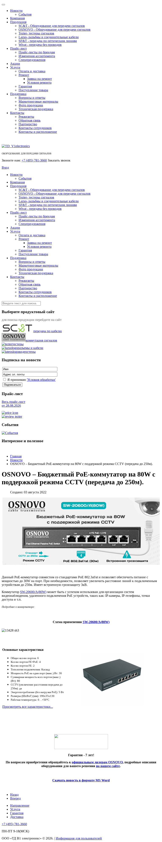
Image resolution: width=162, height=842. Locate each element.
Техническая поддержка (36, 109)
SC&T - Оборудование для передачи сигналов (52, 26)
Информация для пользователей (79, 838)
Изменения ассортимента (37, 56)
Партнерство (28, 124)
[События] (10, 433)
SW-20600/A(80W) (96, 622)
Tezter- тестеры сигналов (36, 33)
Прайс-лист (18, 48)
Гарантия (25, 86)
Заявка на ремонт (39, 79)
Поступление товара (33, 90)
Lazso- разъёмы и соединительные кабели (49, 37)
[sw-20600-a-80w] (112, 704)
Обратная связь (29, 120)
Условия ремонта (39, 82)
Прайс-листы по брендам (37, 52)
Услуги (15, 67)
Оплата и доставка (32, 71)
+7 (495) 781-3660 (34, 160)
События (25, 14)
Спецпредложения (32, 60)
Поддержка (18, 94)
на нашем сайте (108, 766)
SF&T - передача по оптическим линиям (48, 41)
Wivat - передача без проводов (40, 44)
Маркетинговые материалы (38, 101)
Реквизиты (26, 116)
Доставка (16, 817)
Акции (15, 63)
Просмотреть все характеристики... (27, 706)
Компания (17, 18)
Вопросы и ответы (32, 97)
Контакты (17, 113)
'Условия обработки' (41, 379)
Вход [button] (5, 167)
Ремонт (24, 75)
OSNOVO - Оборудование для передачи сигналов (54, 29)
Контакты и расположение (38, 132)
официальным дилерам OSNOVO (97, 762)
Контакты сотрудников (35, 128)
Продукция (18, 22)
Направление (19, 805)
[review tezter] (12, 416)
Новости (16, 10)
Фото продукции (31, 105)
